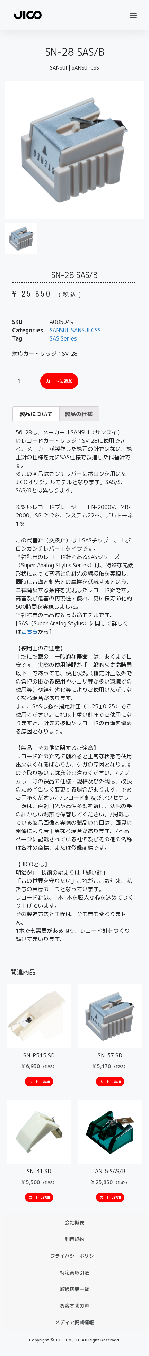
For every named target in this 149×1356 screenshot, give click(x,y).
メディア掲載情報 (74, 1322)
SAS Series (63, 338)
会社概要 (74, 1222)
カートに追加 (59, 381)
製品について (36, 414)
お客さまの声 (74, 1305)
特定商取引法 (74, 1272)
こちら (29, 631)
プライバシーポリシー (74, 1256)
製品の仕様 (79, 414)
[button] (133, 14)
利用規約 (74, 1239)
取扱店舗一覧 (74, 1289)
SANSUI (58, 67)
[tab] (36, 414)
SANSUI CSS (85, 67)
